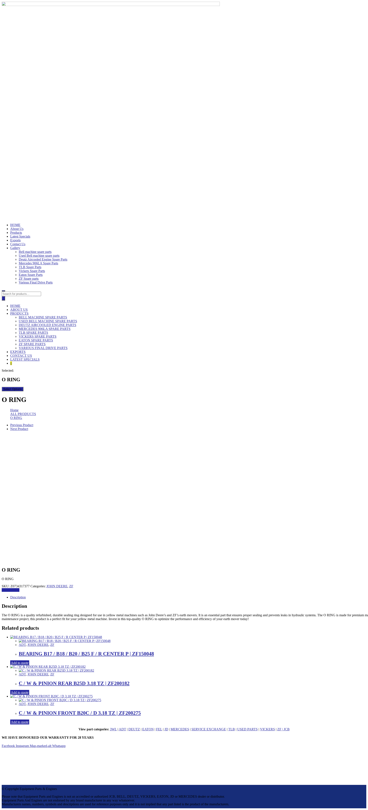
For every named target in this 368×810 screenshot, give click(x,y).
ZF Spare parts (29, 278)
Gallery (15, 248)
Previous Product (21, 425)
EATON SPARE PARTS (36, 340)
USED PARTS (247, 729)
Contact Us (17, 244)
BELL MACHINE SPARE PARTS (43, 317)
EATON (148, 729)
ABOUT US (19, 309)
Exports (15, 240)
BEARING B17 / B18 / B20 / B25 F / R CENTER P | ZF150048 (86, 654)
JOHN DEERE (57, 586)
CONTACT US (21, 355)
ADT (22, 645)
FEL (159, 729)
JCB (287, 729)
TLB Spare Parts (30, 267)
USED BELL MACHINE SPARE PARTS (48, 321)
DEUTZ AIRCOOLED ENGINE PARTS (47, 325)
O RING (16, 418)
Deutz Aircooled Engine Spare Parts (43, 259)
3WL (113, 729)
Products (16, 232)
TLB (231, 729)
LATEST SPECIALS (25, 359)
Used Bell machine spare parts (39, 255)
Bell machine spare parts (35, 252)
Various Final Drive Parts (36, 282)
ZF (71, 586)
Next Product (19, 429)
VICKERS (267, 729)
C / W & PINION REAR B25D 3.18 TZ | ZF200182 (74, 683)
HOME (15, 225)
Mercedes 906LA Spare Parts (38, 263)
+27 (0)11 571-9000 (21, 757)
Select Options (12, 389)
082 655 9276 (18, 761)
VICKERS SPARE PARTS (37, 336)
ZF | (280, 729)
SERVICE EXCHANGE (208, 729)
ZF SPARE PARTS (32, 344)
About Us (16, 229)
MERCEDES (180, 729)
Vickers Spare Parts (32, 271)
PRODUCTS (19, 313)
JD (166, 729)
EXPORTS (18, 352)
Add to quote (10, 590)
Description (18, 597)
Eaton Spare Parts (31, 275)
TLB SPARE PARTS (33, 332)
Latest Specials (20, 236)
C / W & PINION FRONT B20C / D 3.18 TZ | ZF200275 (80, 713)
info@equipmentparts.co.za (20, 764)
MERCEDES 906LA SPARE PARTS (44, 329)
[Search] (3, 298)
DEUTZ (134, 729)
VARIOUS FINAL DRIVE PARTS (43, 348)
